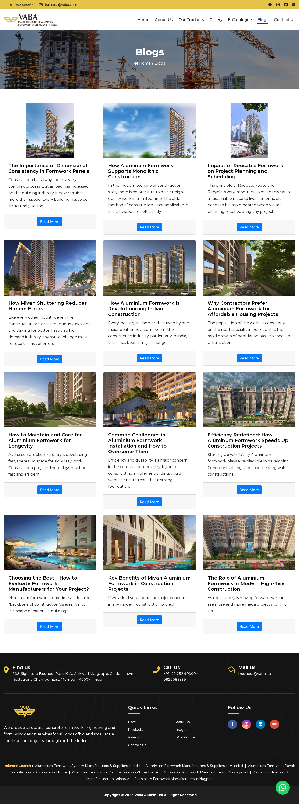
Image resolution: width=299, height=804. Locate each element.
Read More (49, 221)
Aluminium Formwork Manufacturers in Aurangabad (206, 772)
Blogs (262, 19)
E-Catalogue (240, 19)
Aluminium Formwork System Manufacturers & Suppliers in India (87, 766)
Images (180, 730)
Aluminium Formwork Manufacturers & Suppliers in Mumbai (194, 766)
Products (135, 730)
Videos (133, 737)
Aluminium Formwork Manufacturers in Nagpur (173, 779)
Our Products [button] (191, 19)
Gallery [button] (216, 19)
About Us (164, 19)
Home (144, 63)
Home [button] (143, 19)
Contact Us (284, 19)
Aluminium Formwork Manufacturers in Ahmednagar (115, 772)
